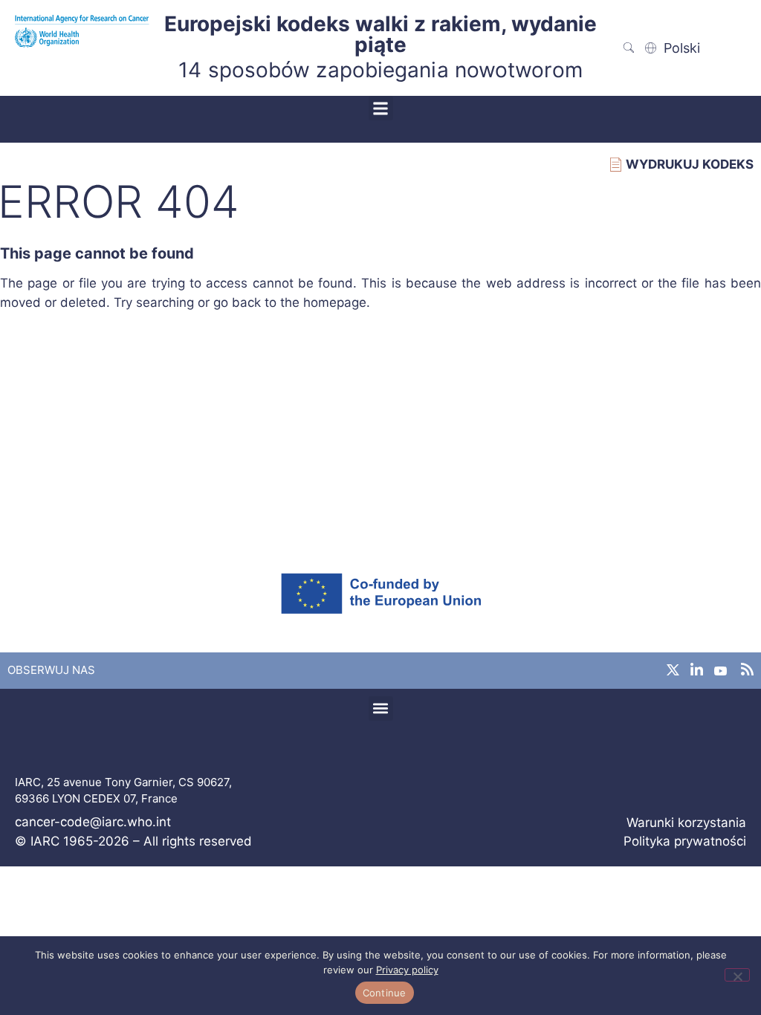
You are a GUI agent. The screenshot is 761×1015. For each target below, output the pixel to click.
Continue (385, 993)
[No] (737, 975)
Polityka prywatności (685, 841)
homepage (334, 302)
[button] (381, 108)
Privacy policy (407, 970)
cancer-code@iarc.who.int (93, 821)
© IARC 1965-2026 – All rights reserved (133, 841)
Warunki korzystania (686, 822)
